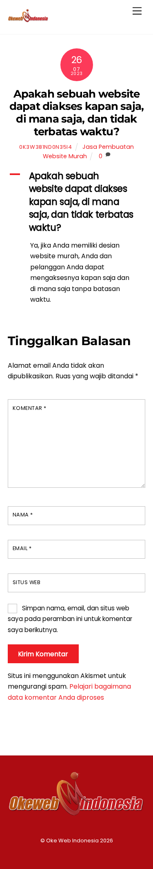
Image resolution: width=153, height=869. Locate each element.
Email (22, 548)
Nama (23, 514)
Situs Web (27, 582)
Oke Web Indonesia (72, 840)
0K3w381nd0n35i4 (45, 147)
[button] (77, 202)
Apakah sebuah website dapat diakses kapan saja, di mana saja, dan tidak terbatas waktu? (76, 112)
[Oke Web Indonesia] (28, 19)
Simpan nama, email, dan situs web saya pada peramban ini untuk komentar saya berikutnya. (70, 619)
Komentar (30, 408)
